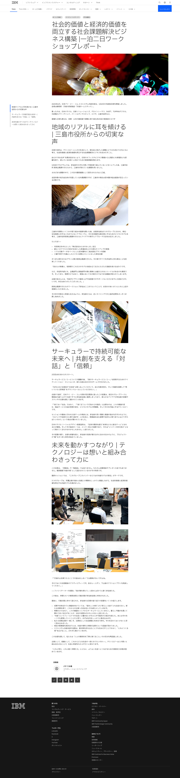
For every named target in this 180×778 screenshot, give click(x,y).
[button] (165, 2)
